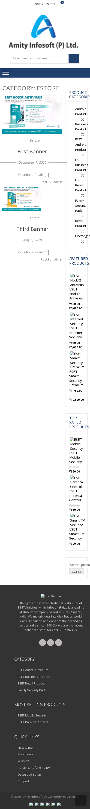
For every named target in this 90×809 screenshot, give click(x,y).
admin (57, 182)
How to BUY (26, 747)
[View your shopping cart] (59, 4)
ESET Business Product (81, 165)
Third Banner (32, 228)
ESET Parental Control (33, 722)
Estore (34, 140)
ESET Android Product (80, 144)
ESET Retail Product (80, 185)
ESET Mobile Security (32, 715)
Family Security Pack (81, 205)
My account (26, 754)
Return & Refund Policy (34, 768)
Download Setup (29, 774)
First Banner (32, 151)
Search (76, 572)
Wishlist (23, 761)
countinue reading (32, 174)
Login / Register (44, 4)
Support (23, 781)
